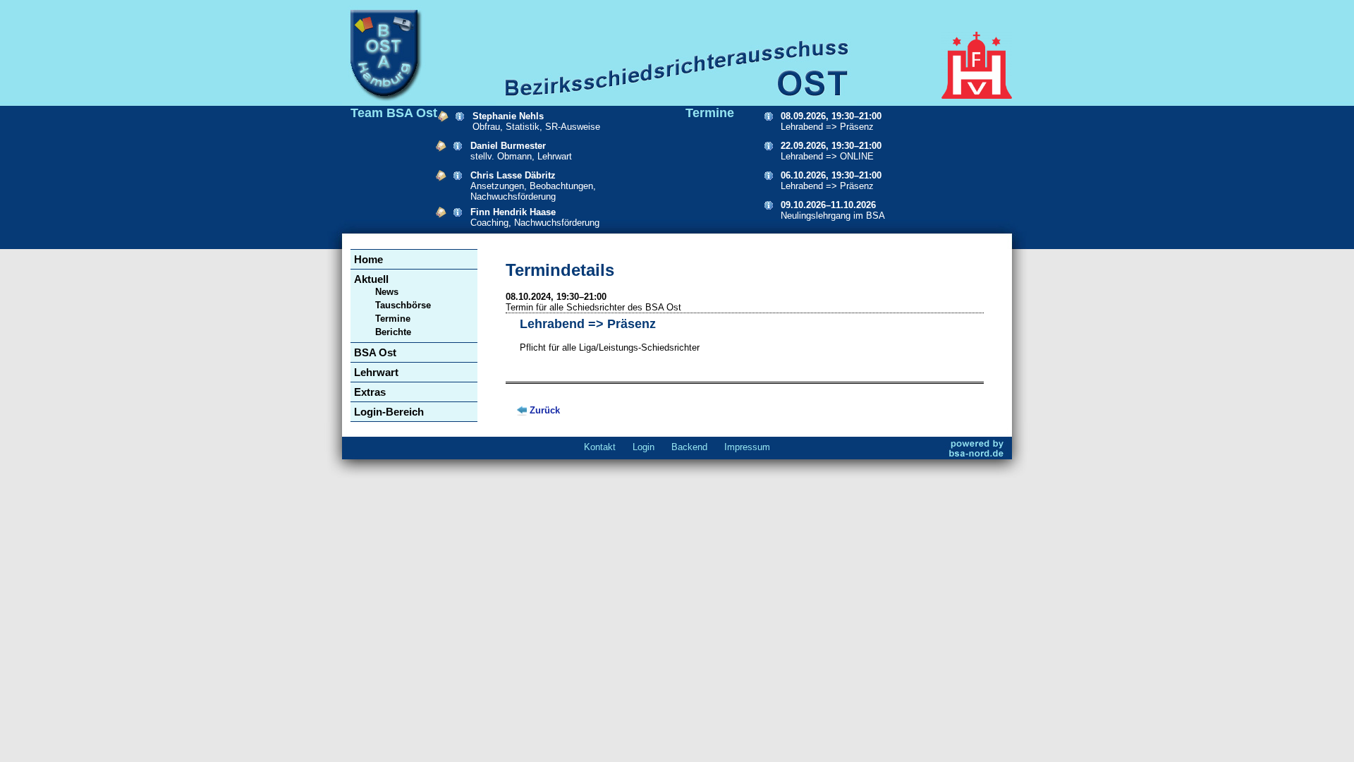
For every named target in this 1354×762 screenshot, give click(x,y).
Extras (370, 392)
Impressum (747, 447)
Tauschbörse (403, 305)
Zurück (545, 410)
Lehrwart (376, 372)
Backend (689, 447)
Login (643, 447)
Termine (392, 318)
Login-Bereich (389, 412)
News (386, 291)
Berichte (393, 332)
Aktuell (371, 279)
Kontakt (600, 447)
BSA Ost (375, 352)
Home (368, 259)
